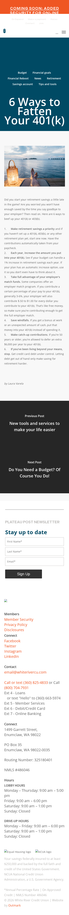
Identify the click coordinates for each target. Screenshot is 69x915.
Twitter (10, 646)
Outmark (14, 905)
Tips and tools (47, 84)
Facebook (12, 640)
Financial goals (42, 72)
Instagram (13, 651)
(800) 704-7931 (16, 687)
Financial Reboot (18, 78)
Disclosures (14, 629)
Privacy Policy (15, 624)
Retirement (54, 78)
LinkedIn (11, 656)
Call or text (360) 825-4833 (26, 682)
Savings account (23, 84)
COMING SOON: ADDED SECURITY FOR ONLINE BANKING (34, 12)
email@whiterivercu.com (25, 672)
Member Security (18, 619)
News (37, 78)
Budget (22, 72)
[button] (64, 32)
